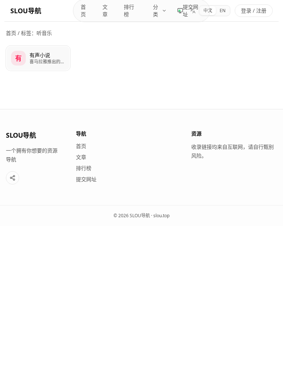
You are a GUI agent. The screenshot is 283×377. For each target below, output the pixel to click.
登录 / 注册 (253, 10)
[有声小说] (38, 58)
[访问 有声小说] (18, 58)
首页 (83, 10)
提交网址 (190, 10)
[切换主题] (180, 11)
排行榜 (129, 10)
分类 (155, 10)
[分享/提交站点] (12, 177)
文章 (105, 10)
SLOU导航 (25, 10)
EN (223, 10)
